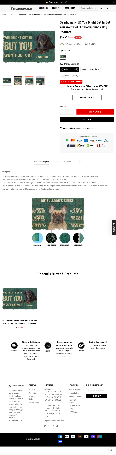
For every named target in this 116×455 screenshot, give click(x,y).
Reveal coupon (87, 97)
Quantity (63, 106)
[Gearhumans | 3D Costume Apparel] (21, 8)
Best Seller (70, 8)
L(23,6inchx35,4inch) (69, 75)
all (11, 15)
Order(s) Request (75, 389)
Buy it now (87, 119)
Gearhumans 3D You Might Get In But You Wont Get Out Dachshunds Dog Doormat (19, 322)
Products (56, 8)
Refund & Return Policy (75, 407)
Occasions (43, 8)
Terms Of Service (75, 397)
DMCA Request (74, 412)
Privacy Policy (34, 403)
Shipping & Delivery (72, 401)
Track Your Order (33, 397)
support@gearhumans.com (54, 421)
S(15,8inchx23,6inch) (69, 69)
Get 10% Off (114, 227)
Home (4, 15)
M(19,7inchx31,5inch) (90, 69)
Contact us (33, 393)
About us (32, 389)
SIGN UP (97, 396)
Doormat (63, 56)
